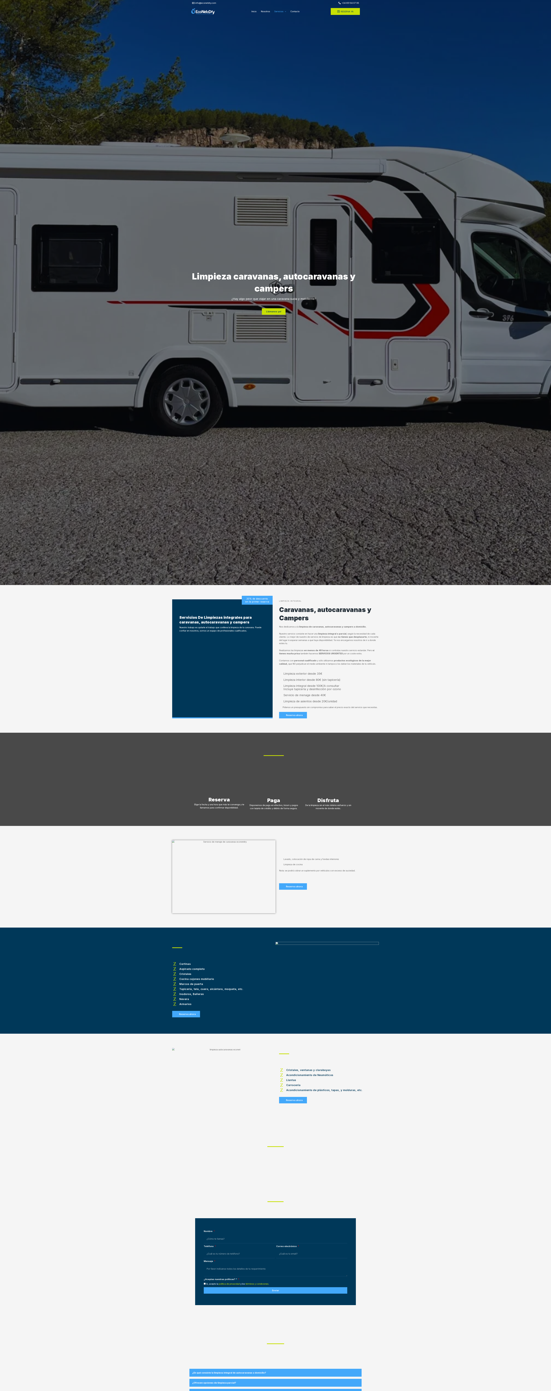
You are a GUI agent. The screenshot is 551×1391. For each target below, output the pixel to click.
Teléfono (209, 1246)
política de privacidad (229, 1283)
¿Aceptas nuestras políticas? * (221, 1279)
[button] (284, 11)
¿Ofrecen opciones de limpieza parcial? (214, 1382)
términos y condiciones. (257, 1283)
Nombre (208, 1231)
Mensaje (209, 1261)
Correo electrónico (286, 1246)
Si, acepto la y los (237, 1283)
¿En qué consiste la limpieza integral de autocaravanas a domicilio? (229, 1372)
